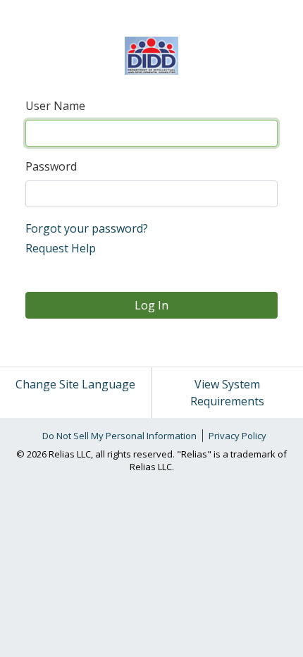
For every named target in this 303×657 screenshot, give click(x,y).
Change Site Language (75, 384)
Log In (151, 305)
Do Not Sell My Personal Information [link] (119, 435)
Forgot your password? (86, 228)
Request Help (60, 248)
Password (51, 166)
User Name (55, 105)
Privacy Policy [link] (237, 435)
